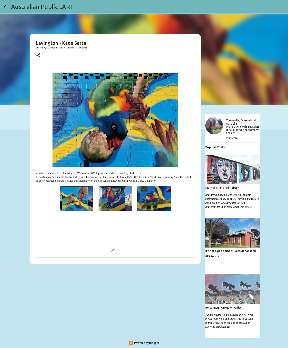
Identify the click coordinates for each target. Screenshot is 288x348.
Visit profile (232, 138)
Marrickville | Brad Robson (222, 187)
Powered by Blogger (146, 342)
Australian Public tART (42, 6)
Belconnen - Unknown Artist (223, 307)
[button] (38, 55)
